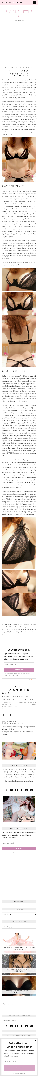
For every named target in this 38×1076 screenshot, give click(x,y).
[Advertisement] (19, 44)
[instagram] (11, 790)
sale (26, 696)
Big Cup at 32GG (16, 769)
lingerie (15, 696)
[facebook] (16, 790)
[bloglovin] (21, 790)
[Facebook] (13, 3)
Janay (18, 196)
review (21, 696)
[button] (35, 2)
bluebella (7, 696)
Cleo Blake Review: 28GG (27, 702)
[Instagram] (6, 3)
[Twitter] (2, 3)
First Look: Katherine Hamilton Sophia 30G (9, 704)
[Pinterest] (10, 3)
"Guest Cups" (9, 774)
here (3, 634)
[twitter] (6, 790)
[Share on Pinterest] (8, 693)
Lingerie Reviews (26, 67)
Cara (12, 134)
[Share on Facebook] (3, 693)
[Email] (21, 3)
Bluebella (33, 80)
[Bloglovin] (17, 3)
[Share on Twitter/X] (5, 693)
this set (6, 629)
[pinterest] (26, 790)
